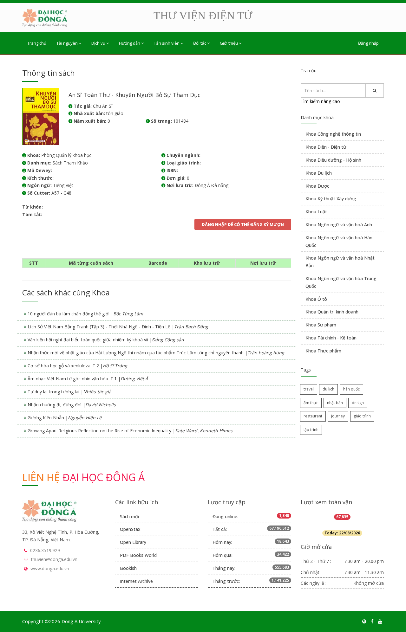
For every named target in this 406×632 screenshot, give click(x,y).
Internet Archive (136, 581)
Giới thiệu (229, 43)
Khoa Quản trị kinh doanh (331, 312)
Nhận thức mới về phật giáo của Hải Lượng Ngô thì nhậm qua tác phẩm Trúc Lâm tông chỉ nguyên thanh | (156, 353)
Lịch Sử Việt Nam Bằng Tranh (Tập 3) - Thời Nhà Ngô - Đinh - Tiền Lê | (118, 327)
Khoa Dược (317, 186)
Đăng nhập (368, 43)
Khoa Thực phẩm (323, 351)
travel (309, 389)
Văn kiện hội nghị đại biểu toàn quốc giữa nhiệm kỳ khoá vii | (106, 340)
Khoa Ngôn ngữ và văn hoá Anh (338, 225)
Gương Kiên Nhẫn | (65, 418)
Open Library (133, 542)
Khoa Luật (316, 212)
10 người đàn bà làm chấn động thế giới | (85, 314)
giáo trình (362, 416)
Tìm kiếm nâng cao (320, 101)
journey (338, 416)
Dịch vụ (98, 43)
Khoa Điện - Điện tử (325, 147)
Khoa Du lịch (318, 173)
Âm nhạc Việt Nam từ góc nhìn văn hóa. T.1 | (88, 379)
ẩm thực (311, 402)
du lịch (328, 389)
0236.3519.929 (45, 550)
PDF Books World (138, 555)
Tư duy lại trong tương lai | (69, 392)
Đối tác (199, 43)
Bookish (128, 568)
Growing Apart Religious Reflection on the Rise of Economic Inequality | (130, 431)
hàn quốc (351, 389)
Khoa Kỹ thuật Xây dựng (330, 199)
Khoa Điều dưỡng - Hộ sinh (333, 160)
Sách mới (129, 516)
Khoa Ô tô (316, 299)
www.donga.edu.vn (49, 568)
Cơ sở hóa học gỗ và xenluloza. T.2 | (77, 366)
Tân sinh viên (167, 43)
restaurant (313, 416)
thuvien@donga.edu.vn (54, 559)
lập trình (311, 429)
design (358, 402)
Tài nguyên (67, 43)
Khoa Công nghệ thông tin (333, 134)
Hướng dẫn (129, 43)
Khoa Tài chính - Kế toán (331, 338)
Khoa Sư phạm (320, 325)
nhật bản (335, 402)
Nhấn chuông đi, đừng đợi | (72, 405)
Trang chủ (36, 43)
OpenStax (130, 529)
